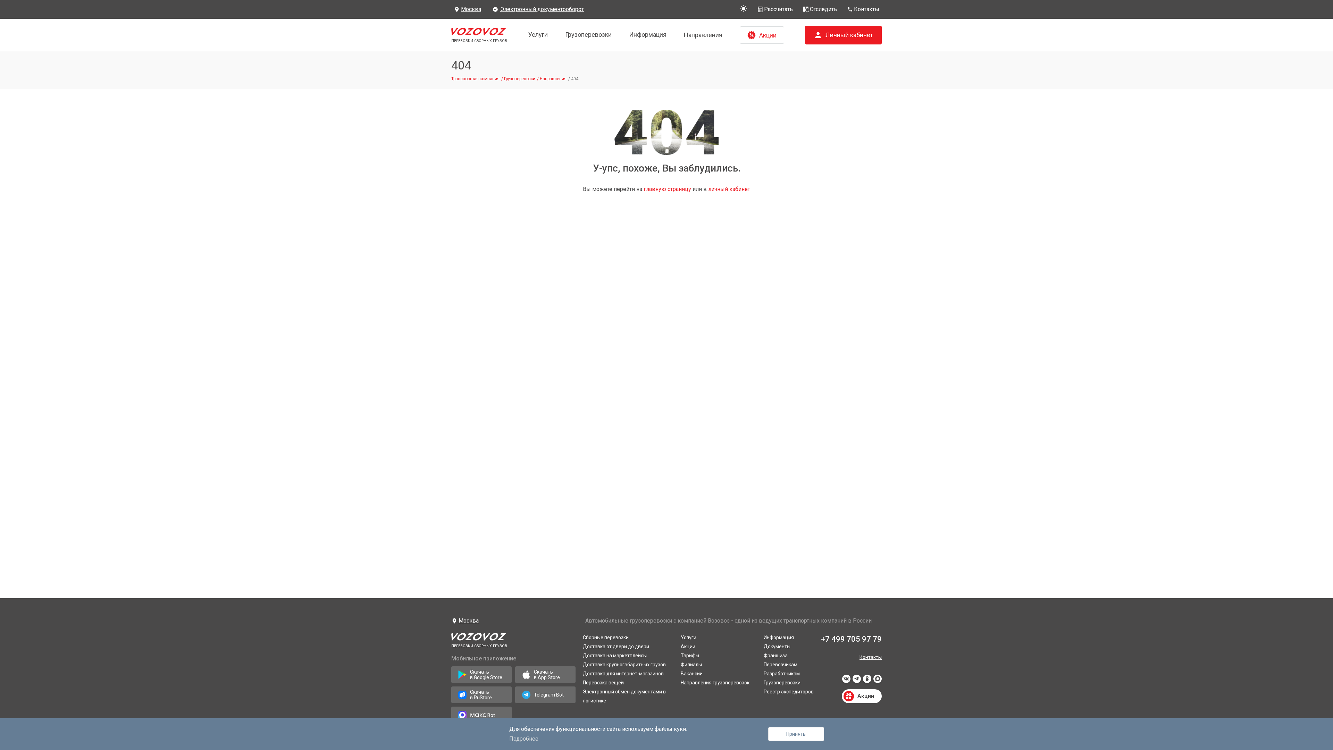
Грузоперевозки (588, 34)
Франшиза (776, 655)
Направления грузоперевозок (715, 682)
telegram (857, 681)
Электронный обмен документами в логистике (624, 696)
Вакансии (692, 673)
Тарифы (690, 655)
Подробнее (523, 738)
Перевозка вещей (603, 682)
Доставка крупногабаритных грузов (624, 664)
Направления (703, 35)
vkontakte (846, 681)
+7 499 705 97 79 (851, 639)
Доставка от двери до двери (616, 646)
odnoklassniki (867, 681)
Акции (688, 646)
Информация (647, 34)
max (877, 681)
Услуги (538, 34)
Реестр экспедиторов (789, 691)
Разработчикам (782, 673)
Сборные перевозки (606, 637)
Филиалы (691, 664)
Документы (777, 646)
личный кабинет (729, 189)
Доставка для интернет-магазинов (623, 673)
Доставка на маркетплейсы (615, 655)
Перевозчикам (780, 664)
